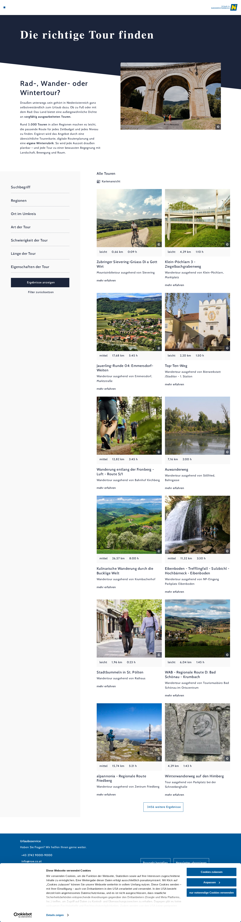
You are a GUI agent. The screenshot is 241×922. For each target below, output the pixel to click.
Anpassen (209, 882)
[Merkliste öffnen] (17, 7)
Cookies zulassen (211, 871)
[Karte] (12, 7)
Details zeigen (55, 915)
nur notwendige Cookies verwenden (211, 892)
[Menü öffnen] (4, 7)
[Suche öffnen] (21, 7)
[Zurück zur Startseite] (224, 7)
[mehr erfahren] (129, 236)
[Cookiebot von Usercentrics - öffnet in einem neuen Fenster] (22, 915)
